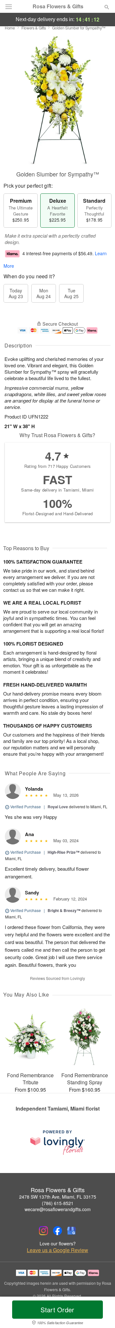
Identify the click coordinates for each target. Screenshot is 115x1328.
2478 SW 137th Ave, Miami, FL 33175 (57, 1197)
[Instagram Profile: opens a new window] (43, 1230)
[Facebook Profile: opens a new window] (57, 1230)
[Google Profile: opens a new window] (71, 1230)
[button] (101, 1314)
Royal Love (58, 807)
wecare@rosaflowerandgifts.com (58, 1209)
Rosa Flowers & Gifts (58, 6)
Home (10, 27)
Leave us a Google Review (57, 1250)
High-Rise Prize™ (64, 852)
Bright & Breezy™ (64, 910)
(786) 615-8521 (57, 1203)
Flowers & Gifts (33, 27)
